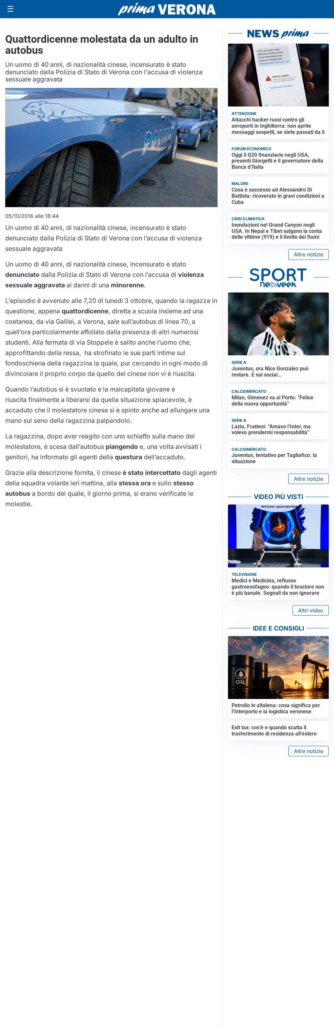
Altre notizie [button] (308, 254)
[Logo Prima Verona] (167, 9)
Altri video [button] (310, 610)
